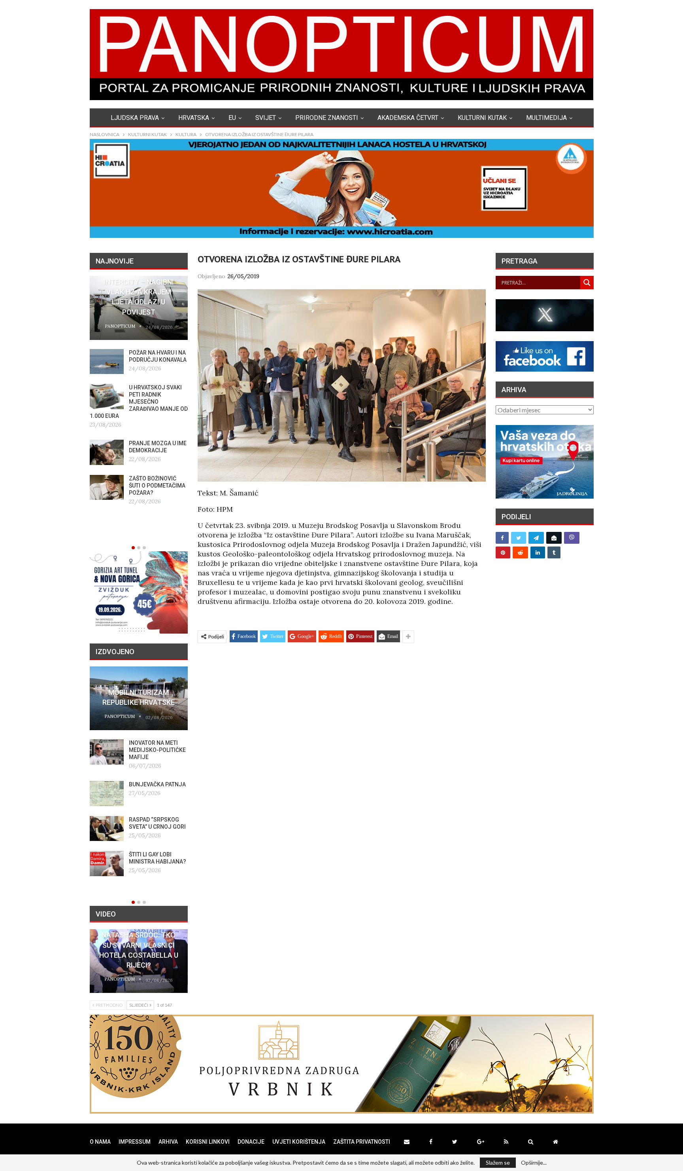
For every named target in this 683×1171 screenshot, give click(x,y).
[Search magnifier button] (587, 282)
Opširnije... (534, 1162)
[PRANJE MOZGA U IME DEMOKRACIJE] (107, 452)
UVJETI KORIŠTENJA (298, 1142)
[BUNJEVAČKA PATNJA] (107, 793)
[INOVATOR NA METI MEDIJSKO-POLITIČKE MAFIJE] (107, 752)
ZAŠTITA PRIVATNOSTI (361, 1142)
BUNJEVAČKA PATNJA (157, 784)
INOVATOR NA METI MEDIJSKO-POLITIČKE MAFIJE (157, 750)
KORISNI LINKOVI (208, 1142)
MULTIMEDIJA (546, 117)
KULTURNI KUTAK (482, 117)
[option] (139, 391)
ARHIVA (168, 1142)
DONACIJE (251, 1142)
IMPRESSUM (135, 1142)
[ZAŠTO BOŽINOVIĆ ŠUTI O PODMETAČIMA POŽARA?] (107, 487)
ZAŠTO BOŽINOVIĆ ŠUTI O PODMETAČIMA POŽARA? (157, 485)
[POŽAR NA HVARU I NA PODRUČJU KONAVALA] (107, 361)
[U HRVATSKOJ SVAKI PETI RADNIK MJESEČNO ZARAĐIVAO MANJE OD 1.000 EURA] (107, 396)
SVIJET (265, 117)
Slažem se (498, 1162)
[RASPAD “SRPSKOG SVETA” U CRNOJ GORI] (107, 828)
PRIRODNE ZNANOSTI (326, 117)
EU (232, 117)
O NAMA (100, 1142)
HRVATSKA (193, 117)
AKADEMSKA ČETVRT (407, 117)
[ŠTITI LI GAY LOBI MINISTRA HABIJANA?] (107, 863)
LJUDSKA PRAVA (135, 117)
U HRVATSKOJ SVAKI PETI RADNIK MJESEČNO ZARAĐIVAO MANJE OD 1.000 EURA (139, 401)
